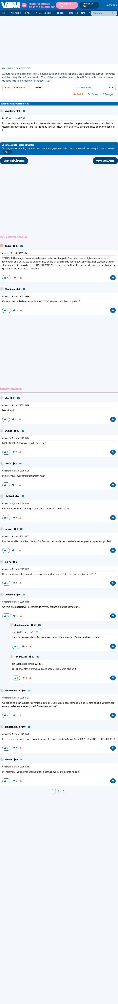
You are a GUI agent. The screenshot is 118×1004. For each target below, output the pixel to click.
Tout (4, 13)
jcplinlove (10, 111)
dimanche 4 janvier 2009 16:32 (15, 734)
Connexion (111, 5)
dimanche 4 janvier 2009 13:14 (15, 405)
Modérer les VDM (88, 5)
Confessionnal (76, 13)
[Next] (64, 791)
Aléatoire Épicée (45, 13)
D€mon (9, 431)
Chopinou (10, 289)
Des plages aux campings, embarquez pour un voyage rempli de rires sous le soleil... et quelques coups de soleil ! (58, 148)
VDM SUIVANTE (105, 161)
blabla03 (9, 496)
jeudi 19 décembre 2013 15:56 (25, 632)
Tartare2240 (21, 657)
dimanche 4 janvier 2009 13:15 (15, 438)
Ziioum (8, 760)
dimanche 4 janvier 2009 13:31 (15, 504)
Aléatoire (16, 13)
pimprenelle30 (12, 691)
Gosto (8, 464)
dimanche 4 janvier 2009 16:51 (15, 767)
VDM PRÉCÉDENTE (14, 161)
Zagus (8, 246)
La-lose (9, 529)
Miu (7, 398)
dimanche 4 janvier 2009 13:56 (15, 569)
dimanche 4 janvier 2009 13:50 (15, 536)
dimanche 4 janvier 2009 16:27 (15, 698)
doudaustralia (21, 625)
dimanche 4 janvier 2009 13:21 (15, 471)
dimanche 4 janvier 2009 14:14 (15, 296)
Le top (60, 13)
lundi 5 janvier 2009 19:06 (13, 118)
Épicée (28, 13)
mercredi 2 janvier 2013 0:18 (14, 253)
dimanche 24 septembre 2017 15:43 (27, 664)
